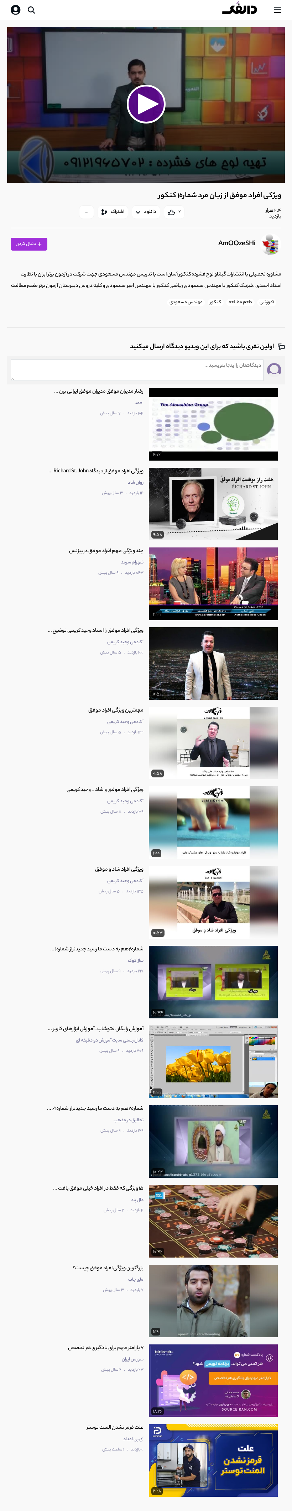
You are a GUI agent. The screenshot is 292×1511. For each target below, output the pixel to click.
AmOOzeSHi (237, 244)
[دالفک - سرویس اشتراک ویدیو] (245, 10)
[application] (146, 105)
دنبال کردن (26, 244)
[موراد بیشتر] (86, 212)
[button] (146, 104)
